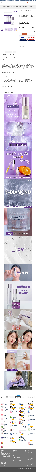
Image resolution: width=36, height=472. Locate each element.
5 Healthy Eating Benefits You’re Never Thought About (18, 457)
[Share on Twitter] (20, 46)
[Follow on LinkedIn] (7, 465)
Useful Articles (13, 6)
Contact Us (23, 6)
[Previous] (1, 18)
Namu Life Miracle (29, 44)
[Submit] (27, 2)
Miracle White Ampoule (22, 44)
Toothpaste (28, 464)
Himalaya (32, 458)
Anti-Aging (29, 10)
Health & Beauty (25, 10)
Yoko (27, 465)
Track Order (8, 6)
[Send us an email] (3, 465)
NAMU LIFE (26, 44)
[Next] (16, 18)
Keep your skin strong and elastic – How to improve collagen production (18, 460)
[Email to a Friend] (21, 46)
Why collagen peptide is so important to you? (18, 455)
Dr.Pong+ (26, 457)
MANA (33, 459)
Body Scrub (32, 452)
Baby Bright (26, 452)
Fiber (31, 457)
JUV (27, 459)
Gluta (30, 458)
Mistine (29, 460)
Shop (1, 6)
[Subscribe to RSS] (6, 465)
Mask (25, 460)
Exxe (29, 457)
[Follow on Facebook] (32, 0)
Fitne (32, 457)
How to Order (4, 6)
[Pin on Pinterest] (23, 46)
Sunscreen (26, 464)
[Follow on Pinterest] (34, 0)
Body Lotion (29, 452)
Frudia (25, 458)
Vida (30, 464)
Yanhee (25, 465)
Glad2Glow (28, 458)
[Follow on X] (2, 465)
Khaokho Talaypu (30, 459)
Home (19, 10)
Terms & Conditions (18, 6)
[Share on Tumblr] (24, 46)
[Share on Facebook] (19, 46)
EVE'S (28, 457)
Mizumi (31, 460)
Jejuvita (25, 459)
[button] (30, 2)
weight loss (33, 464)
